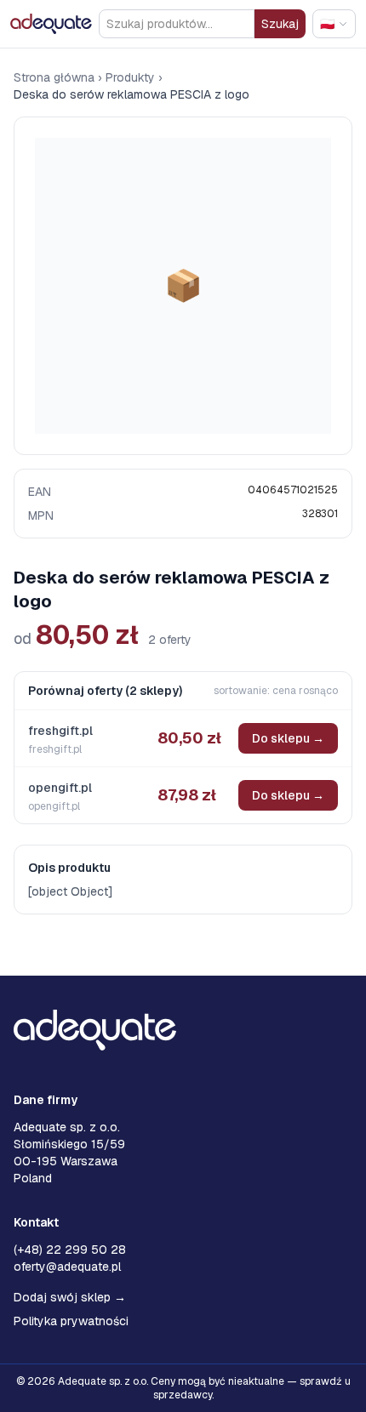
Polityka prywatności (71, 1321)
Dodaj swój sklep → (70, 1297)
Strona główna (54, 77)
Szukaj (280, 23)
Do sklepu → (288, 738)
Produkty (130, 77)
